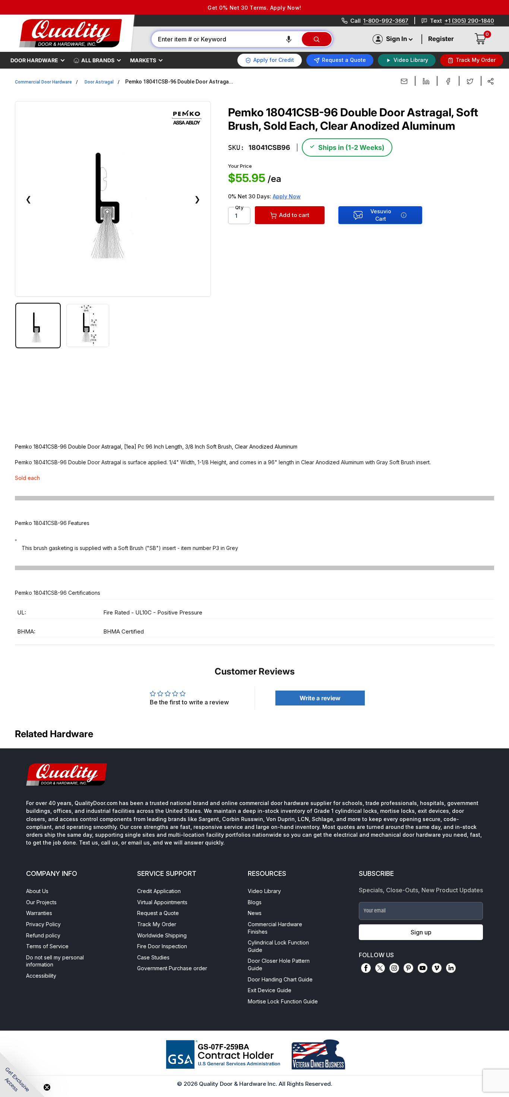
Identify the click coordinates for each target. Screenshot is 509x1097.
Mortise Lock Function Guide (283, 1001)
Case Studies (153, 957)
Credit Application (159, 891)
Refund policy (43, 935)
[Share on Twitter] (470, 81)
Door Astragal (99, 82)
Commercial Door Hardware (43, 82)
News (255, 913)
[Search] (317, 39)
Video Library (264, 891)
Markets (143, 60)
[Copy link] (490, 81)
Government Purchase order (172, 968)
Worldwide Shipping (162, 935)
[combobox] (226, 39)
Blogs (255, 902)
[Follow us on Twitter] (380, 968)
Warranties (39, 913)
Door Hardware (34, 60)
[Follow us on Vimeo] (436, 968)
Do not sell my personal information (55, 961)
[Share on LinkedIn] (426, 81)
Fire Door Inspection (162, 946)
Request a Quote (158, 913)
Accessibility (41, 975)
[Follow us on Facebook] (366, 968)
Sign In (396, 39)
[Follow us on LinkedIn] (451, 968)
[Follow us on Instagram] (394, 968)
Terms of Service (47, 946)
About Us (37, 891)
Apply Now (287, 196)
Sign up (421, 932)
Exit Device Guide (269, 990)
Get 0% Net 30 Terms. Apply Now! (254, 7)
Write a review (320, 698)
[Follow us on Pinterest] (408, 968)
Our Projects (41, 902)
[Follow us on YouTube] (422, 968)
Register (441, 39)
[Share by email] (404, 81)
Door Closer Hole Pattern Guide (279, 964)
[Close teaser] (47, 1087)
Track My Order (156, 924)
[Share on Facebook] (448, 81)
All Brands (97, 60)
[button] (288, 39)
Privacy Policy (43, 924)
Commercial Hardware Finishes (275, 928)
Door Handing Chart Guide (280, 979)
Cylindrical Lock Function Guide (278, 946)
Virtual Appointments (162, 902)
